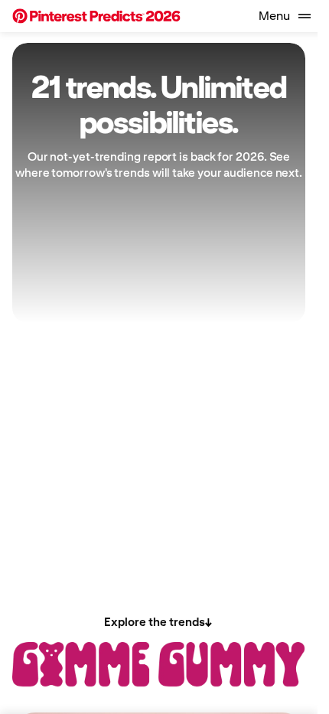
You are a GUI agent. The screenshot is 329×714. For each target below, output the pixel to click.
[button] (96, 16)
